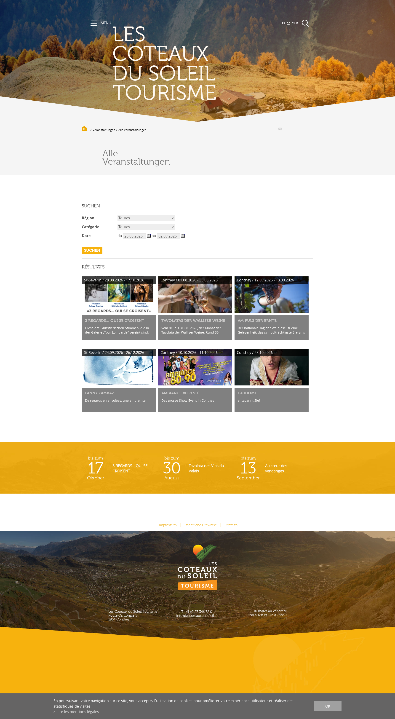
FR (283, 23)
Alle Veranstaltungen (132, 130)
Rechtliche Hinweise (201, 525)
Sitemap (231, 525)
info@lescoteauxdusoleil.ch (197, 616)
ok (327, 706)
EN (293, 23)
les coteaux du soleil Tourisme (164, 64)
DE (288, 23)
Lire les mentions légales (78, 711)
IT (297, 23)
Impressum (168, 525)
